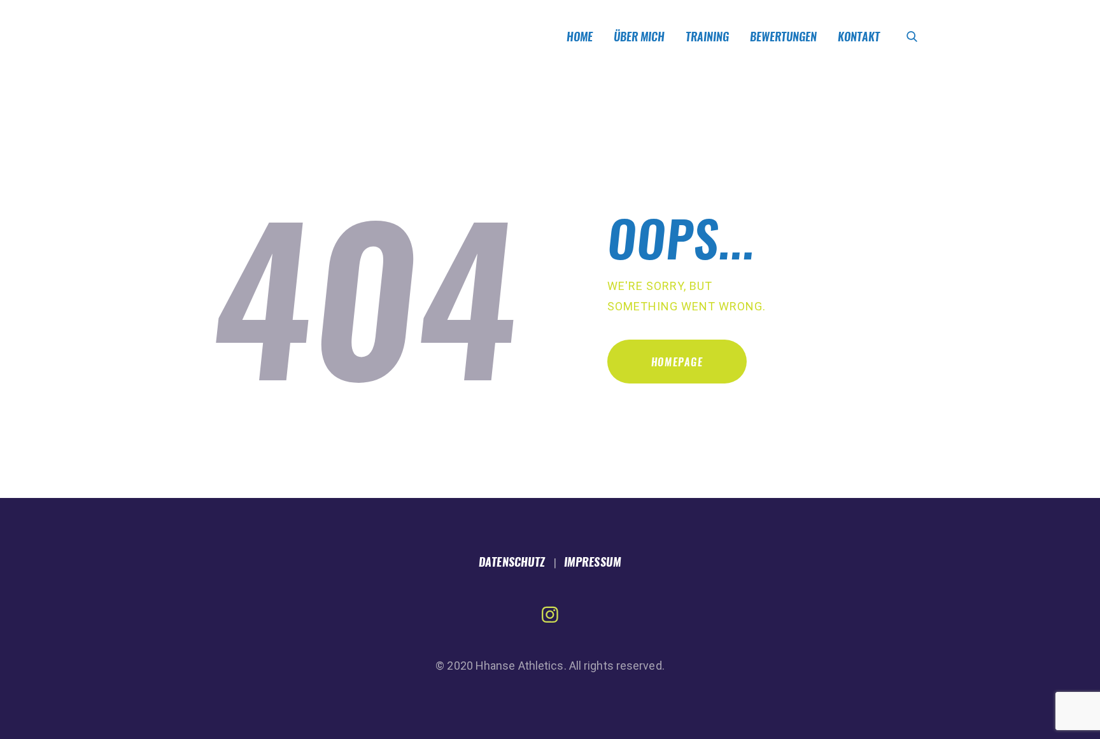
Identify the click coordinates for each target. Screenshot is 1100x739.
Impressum (592, 562)
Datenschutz (512, 562)
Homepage (677, 362)
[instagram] (550, 615)
